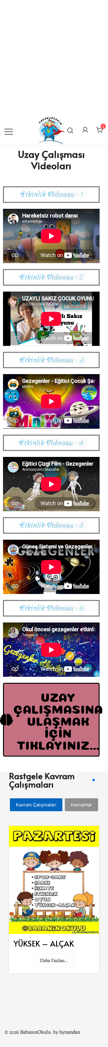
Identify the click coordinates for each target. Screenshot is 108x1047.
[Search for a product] (70, 129)
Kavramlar (81, 805)
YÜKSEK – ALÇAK (44, 943)
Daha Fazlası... (54, 960)
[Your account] (85, 130)
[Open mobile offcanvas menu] (8, 130)
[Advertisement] (54, 57)
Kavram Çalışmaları (36, 805)
